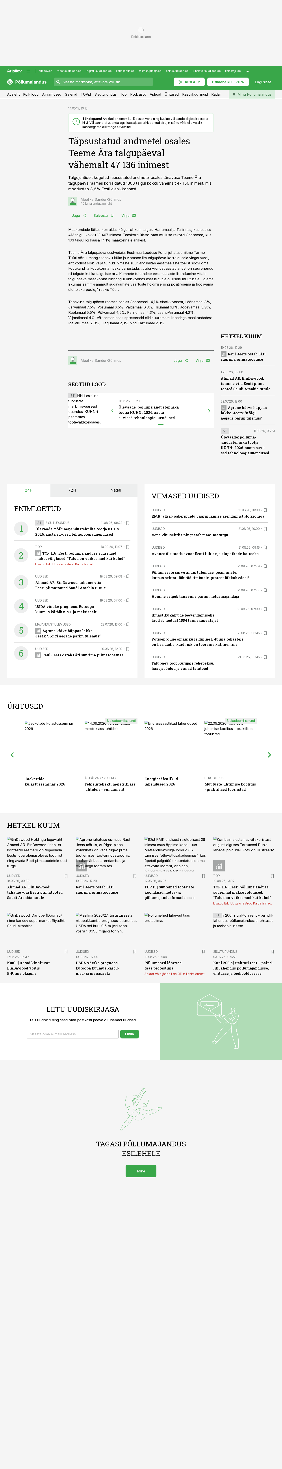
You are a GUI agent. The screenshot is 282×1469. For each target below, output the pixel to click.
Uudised (41, 576)
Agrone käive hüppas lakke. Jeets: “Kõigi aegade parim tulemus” (244, 412)
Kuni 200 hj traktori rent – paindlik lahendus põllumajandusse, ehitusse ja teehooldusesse (243, 968)
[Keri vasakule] (112, 410)
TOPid (86, 94)
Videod (155, 94)
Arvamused (51, 94)
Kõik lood (31, 94)
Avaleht (13, 94)
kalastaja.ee (233, 70)
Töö (123, 94)
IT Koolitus (214, 778)
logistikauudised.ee (99, 70)
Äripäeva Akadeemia (101, 778)
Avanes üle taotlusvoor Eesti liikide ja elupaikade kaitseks (205, 553)
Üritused (172, 94)
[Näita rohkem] (247, 71)
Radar (216, 94)
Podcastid (138, 94)
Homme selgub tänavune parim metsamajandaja (195, 596)
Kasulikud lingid (195, 94)
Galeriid (71, 94)
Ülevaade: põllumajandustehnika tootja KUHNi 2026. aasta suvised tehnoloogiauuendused (149, 412)
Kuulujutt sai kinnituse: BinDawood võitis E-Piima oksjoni (28, 968)
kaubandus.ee (125, 70)
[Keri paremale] (209, 410)
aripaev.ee (45, 70)
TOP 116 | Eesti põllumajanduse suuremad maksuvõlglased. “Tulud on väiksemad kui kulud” (242, 892)
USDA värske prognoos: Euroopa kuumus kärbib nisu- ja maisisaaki (97, 968)
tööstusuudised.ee (69, 70)
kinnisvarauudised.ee (207, 70)
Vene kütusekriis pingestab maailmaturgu (190, 535)
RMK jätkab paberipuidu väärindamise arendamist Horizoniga (208, 516)
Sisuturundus (105, 94)
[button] (73, 1034)
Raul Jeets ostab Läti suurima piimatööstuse (82, 655)
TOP (38, 547)
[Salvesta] (127, 523)
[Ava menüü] (28, 71)
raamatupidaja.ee (150, 70)
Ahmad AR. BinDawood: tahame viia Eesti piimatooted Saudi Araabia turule (245, 383)
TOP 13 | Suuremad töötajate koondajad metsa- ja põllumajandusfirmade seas (170, 892)
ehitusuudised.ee (177, 70)
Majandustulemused (53, 624)
